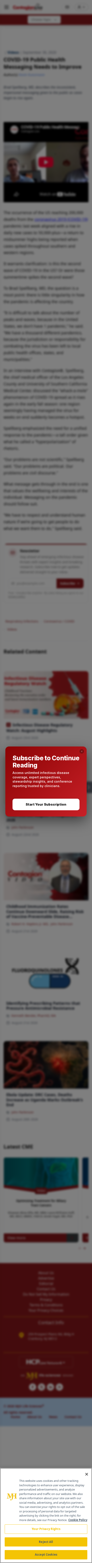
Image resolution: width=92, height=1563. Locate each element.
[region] (46, 1515)
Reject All (46, 1542)
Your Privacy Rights (46, 1529)
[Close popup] (81, 751)
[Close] (87, 1474)
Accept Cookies (46, 1555)
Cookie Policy (77, 1520)
